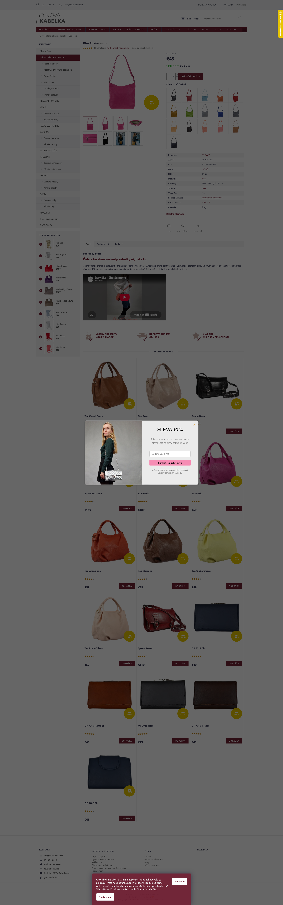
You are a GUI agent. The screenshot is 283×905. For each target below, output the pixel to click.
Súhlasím (180, 881)
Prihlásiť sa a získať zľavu (170, 462)
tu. (155, 889)
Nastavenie (105, 896)
